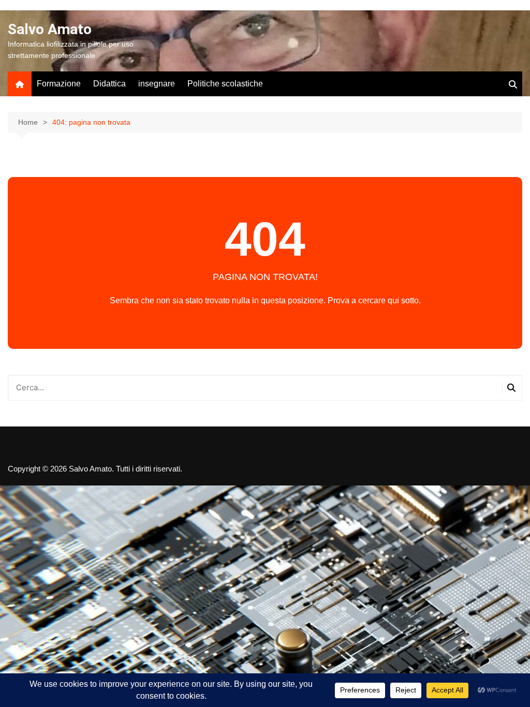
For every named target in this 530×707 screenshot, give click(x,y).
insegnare (156, 83)
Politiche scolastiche (225, 83)
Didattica (109, 83)
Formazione (59, 83)
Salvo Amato (50, 29)
